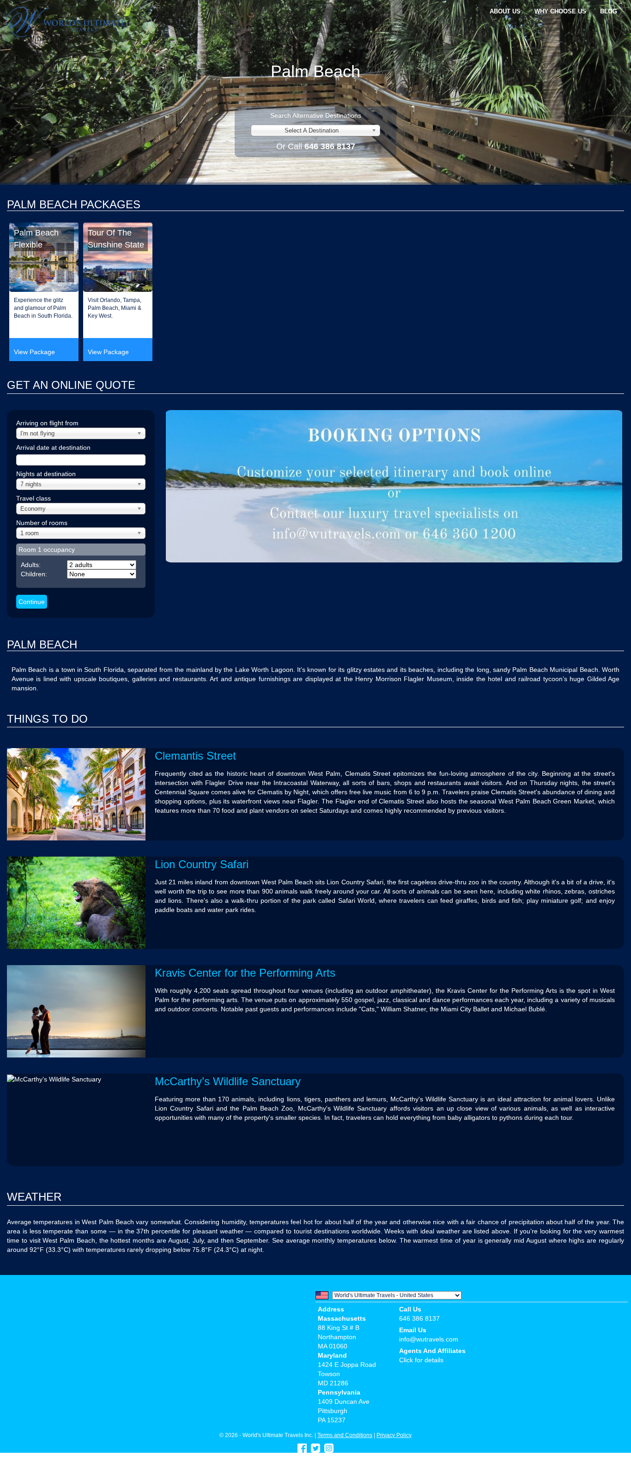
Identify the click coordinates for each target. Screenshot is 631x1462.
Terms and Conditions (344, 1435)
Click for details (421, 1360)
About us (505, 11)
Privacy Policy (394, 1435)
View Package (34, 352)
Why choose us (560, 11)
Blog (608, 11)
